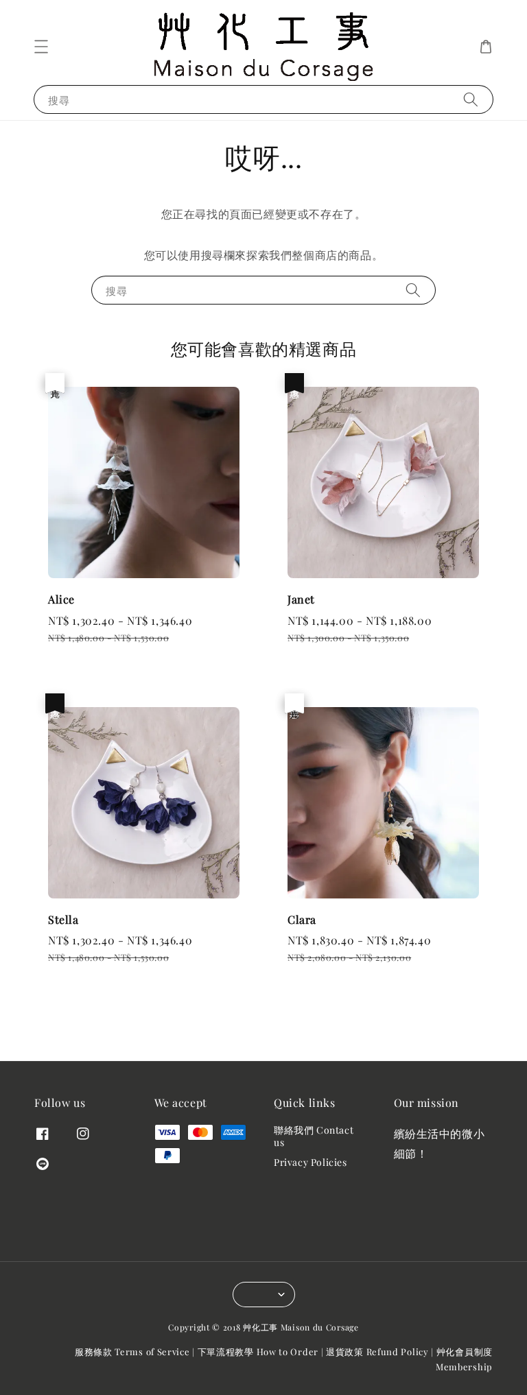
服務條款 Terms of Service (132, 1351)
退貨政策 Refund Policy (377, 1351)
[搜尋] (471, 99)
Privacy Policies (310, 1162)
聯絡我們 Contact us (313, 1136)
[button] (41, 47)
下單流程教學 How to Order (258, 1351)
